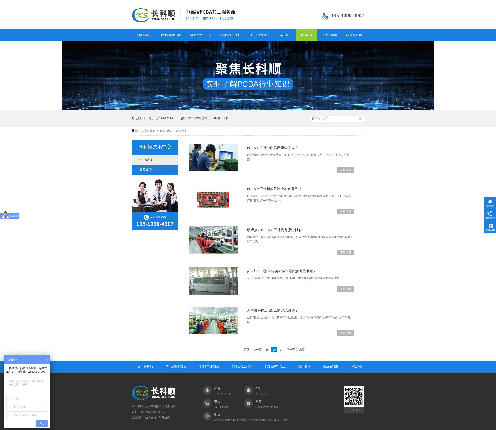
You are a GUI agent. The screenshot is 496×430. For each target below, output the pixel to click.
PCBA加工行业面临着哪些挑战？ (272, 148)
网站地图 (357, 366)
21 (281, 349)
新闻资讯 (307, 35)
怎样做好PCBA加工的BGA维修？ (272, 310)
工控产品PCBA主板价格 (192, 118)
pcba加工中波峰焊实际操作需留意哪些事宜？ (281, 271)
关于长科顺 (329, 35)
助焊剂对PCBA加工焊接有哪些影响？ (276, 230)
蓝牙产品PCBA (200, 35)
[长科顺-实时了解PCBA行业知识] (248, 109)
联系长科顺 (354, 35)
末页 (302, 349)
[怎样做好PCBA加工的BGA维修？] (213, 320)
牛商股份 (164, 417)
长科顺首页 (144, 35)
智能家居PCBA (171, 35)
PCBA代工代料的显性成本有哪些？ (274, 189)
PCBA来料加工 (260, 35)
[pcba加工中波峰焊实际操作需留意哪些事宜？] (213, 281)
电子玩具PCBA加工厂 (162, 118)
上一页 (257, 349)
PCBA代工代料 (230, 35)
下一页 (291, 349)
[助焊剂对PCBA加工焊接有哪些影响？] (213, 240)
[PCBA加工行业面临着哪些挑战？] (213, 157)
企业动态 (146, 160)
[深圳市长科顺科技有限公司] (154, 399)
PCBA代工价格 (220, 118)
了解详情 (345, 170)
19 (267, 349)
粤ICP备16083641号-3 (153, 411)
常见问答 (181, 130)
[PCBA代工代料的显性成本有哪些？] (213, 199)
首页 (153, 130)
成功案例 (285, 35)
